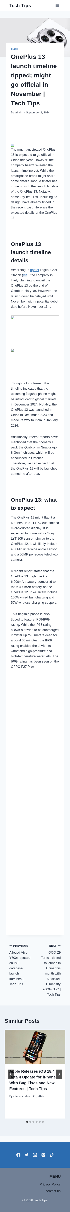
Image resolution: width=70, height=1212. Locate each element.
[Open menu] (57, 6)
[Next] (59, 1074)
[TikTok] (51, 1155)
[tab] (27, 1122)
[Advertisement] (35, 803)
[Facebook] (18, 1155)
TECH (14, 49)
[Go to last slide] (11, 1074)
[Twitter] (27, 1155)
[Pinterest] (43, 1155)
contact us (53, 1191)
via (25, 275)
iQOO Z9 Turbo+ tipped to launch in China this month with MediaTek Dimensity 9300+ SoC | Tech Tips (51, 970)
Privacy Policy (50, 1184)
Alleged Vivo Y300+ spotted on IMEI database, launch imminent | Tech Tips (19, 965)
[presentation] (35, 1047)
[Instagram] (35, 1155)
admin (18, 112)
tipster (34, 270)
